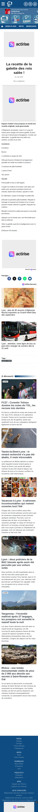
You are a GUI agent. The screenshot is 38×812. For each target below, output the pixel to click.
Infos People (19, 757)
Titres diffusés (19, 746)
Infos (21, 26)
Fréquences (19, 748)
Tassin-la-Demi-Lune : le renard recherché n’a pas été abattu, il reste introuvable (18, 454)
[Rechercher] (30, 4)
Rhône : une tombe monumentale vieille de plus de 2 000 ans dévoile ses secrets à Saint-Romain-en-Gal (18, 674)
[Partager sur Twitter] (14, 279)
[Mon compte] (35, 4)
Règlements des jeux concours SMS (19, 798)
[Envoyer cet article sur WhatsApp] (24, 279)
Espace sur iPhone (19, 784)
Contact (19, 743)
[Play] (3, 17)
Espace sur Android (19, 786)
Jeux (19, 769)
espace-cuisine (6, 361)
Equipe (19, 741)
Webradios (31, 26)
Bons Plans (10, 26)
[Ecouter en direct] (26, 4)
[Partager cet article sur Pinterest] (19, 279)
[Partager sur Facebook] (8, 279)
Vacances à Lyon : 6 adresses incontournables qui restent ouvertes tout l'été (19, 503)
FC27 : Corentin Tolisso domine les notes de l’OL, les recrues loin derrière (18, 405)
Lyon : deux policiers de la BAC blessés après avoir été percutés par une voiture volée (18, 563)
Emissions (19, 766)
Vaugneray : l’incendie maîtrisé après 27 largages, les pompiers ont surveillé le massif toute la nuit (18, 618)
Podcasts (19, 775)
